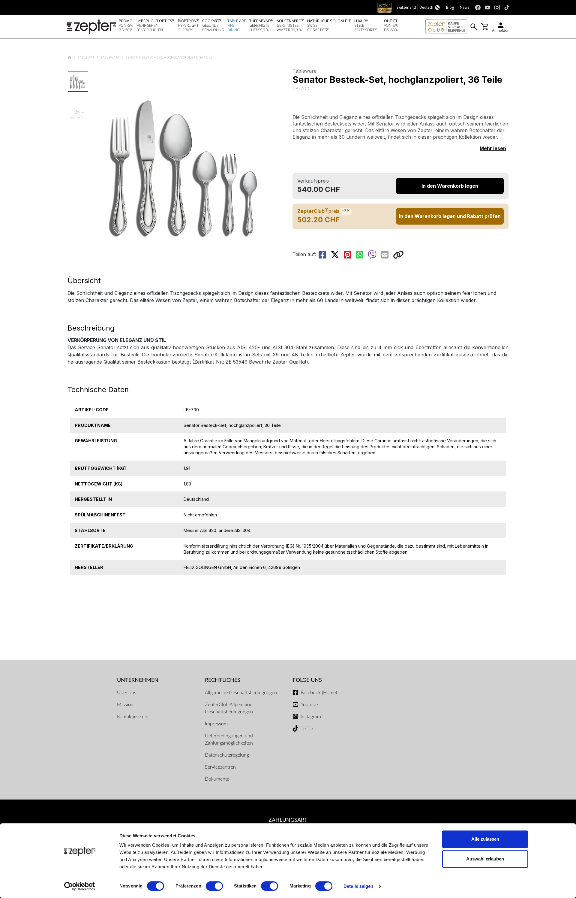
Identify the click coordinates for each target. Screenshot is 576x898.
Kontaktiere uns (133, 716)
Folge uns (307, 680)
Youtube (309, 704)
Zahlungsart (288, 820)
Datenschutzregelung (227, 755)
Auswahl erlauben (485, 858)
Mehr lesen (493, 148)
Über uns (126, 692)
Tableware (110, 57)
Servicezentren (220, 767)
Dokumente (217, 779)
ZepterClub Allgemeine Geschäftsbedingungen (229, 708)
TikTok (307, 728)
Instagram (311, 716)
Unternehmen (137, 680)
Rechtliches (222, 680)
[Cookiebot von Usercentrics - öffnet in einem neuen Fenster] (79, 886)
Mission (125, 704)
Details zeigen (358, 886)
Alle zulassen (485, 839)
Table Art (86, 57)
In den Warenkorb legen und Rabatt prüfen (450, 216)
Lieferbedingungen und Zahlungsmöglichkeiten (229, 739)
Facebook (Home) (319, 692)
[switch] (214, 886)
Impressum (216, 723)
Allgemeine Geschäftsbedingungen (241, 692)
